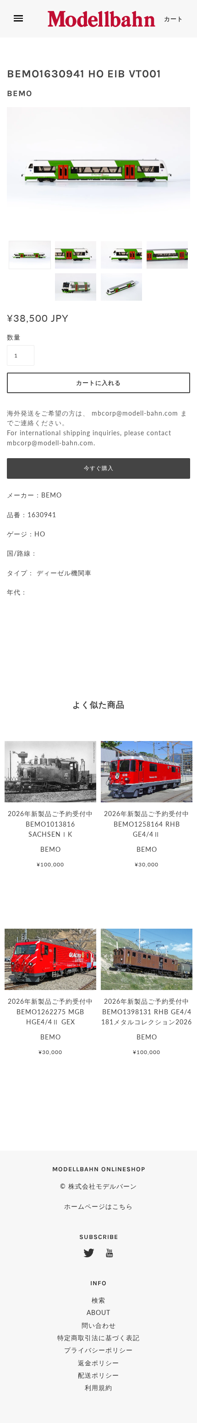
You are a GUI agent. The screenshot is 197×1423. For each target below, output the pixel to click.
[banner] (101, 19)
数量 (14, 337)
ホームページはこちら (98, 1206)
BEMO (19, 93)
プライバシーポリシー (98, 1350)
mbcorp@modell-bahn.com (135, 413)
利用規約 (98, 1387)
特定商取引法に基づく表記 (98, 1338)
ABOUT (98, 1312)
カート (173, 19)
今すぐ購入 (99, 468)
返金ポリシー (98, 1363)
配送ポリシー (98, 1375)
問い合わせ (99, 1325)
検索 (98, 1300)
